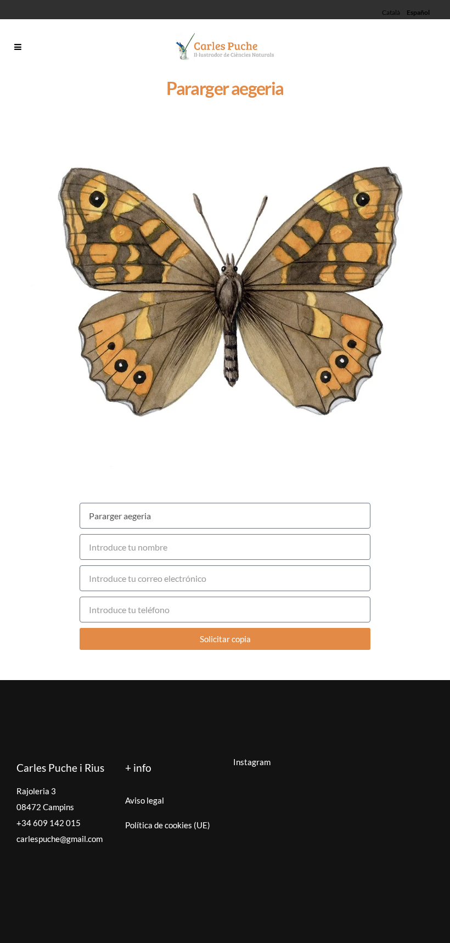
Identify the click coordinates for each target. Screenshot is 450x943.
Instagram (252, 762)
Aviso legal (144, 800)
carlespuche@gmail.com (59, 839)
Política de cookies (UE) (167, 825)
